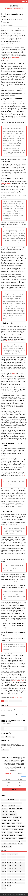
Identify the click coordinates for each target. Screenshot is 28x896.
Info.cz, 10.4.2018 (17, 697)
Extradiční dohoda (17, 802)
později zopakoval (8, 340)
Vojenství (4, 843)
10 (8, 857)
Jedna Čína (12, 811)
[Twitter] (2, 737)
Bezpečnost (10, 800)
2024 (3, 859)
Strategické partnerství (9, 838)
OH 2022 (3, 826)
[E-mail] (13, 737)
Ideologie (4, 808)
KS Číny (10, 820)
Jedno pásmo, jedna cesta (9, 814)
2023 (3, 862)
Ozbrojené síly (11, 826)
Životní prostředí (6, 846)
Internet (19, 808)
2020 (3, 871)
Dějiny (9, 803)
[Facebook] (6, 737)
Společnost (20, 835)
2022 (3, 865)
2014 (3, 888)
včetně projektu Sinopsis (7, 169)
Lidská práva (5, 823)
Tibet (12, 841)
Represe (21, 829)
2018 (3, 877)
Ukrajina (23, 841)
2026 (3, 854)
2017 (3, 879)
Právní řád (14, 829)
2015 (3, 885)
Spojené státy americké (8, 835)
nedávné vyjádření (6, 183)
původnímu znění (16, 57)
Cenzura (23, 800)
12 (5, 857)
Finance (12, 701)
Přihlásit (5, 750)
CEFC (6, 701)
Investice (18, 701)
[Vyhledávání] (14, 728)
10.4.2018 (5, 25)
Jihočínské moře (17, 817)
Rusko (4, 832)
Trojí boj (18, 841)
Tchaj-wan (21, 838)
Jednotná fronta (6, 817)
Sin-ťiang (10, 832)
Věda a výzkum (12, 843)
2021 (3, 868)
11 (7, 857)
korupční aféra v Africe (18, 680)
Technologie (5, 841)
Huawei (18, 805)
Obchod (19, 823)
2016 (3, 882)
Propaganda (21, 826)
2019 (3, 874)
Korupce (4, 820)
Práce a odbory (5, 829)
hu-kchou (14, 373)
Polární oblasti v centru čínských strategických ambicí (13, 714)
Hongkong (12, 805)
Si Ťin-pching (19, 832)
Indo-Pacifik (12, 808)
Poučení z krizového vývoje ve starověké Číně (13, 709)
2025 (3, 857)
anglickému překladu (6, 59)
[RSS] (9, 737)
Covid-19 (4, 802)
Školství (20, 843)
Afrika (3, 799)
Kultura (16, 820)
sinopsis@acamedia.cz (20, 894)
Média (13, 823)
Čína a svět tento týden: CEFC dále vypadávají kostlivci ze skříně (13, 721)
